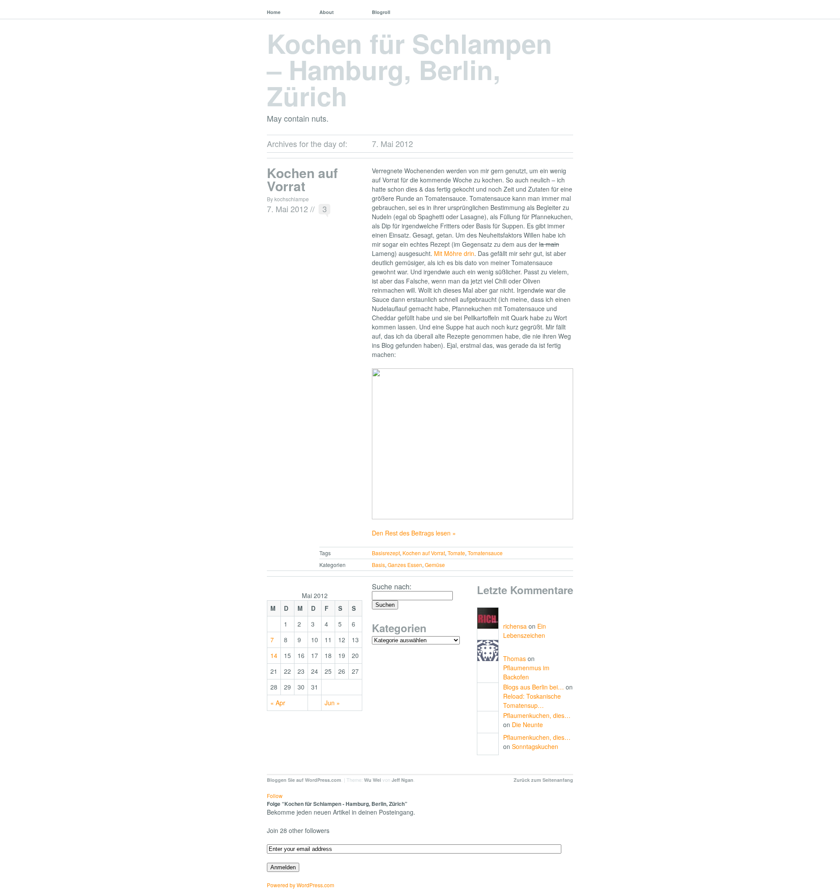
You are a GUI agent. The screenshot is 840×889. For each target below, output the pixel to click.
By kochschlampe (288, 199)
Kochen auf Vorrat (302, 179)
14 (273, 655)
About (326, 12)
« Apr (277, 702)
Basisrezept (386, 552)
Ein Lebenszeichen (524, 631)
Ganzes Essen (405, 564)
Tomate (456, 552)
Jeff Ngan (402, 780)
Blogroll (381, 12)
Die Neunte (527, 724)
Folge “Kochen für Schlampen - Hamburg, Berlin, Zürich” (337, 804)
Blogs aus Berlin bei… (533, 686)
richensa (515, 626)
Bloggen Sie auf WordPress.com (304, 780)
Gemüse (435, 564)
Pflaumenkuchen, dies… (536, 715)
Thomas (514, 658)
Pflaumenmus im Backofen (526, 672)
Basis (378, 564)
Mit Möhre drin (454, 253)
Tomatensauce (485, 552)
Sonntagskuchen (535, 746)
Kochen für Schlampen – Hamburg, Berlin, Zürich (409, 69)
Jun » (332, 702)
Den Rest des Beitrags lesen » (414, 532)
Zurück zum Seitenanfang (543, 780)
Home (273, 12)
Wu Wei (372, 780)
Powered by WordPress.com (300, 885)
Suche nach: (392, 586)
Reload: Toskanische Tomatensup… (532, 701)
